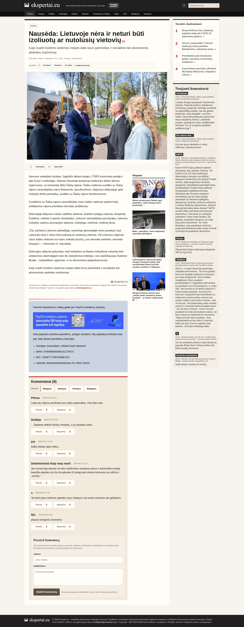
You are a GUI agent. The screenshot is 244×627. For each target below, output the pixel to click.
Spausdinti (58, 167)
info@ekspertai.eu (84, 288)
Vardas (37, 554)
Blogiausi (91, 388)
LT (184, 5)
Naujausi (47, 388)
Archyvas (148, 14)
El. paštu (68, 65)
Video (116, 14)
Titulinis (30, 14)
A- (31, 167)
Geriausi (76, 388)
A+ (49, 167)
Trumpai (41, 14)
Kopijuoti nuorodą (82, 65)
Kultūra (74, 14)
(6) (123, 41)
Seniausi (62, 388)
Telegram (58, 65)
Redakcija (135, 14)
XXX (125, 14)
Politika (52, 14)
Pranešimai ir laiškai (101, 14)
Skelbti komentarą (46, 592)
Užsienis (85, 14)
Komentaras (39, 566)
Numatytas (40, 167)
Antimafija (63, 14)
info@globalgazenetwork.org (104, 622)
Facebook (47, 65)
